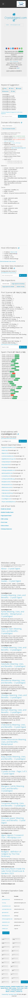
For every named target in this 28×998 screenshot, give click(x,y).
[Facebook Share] (6, 48)
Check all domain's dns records (8, 261)
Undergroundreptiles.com (8, 470)
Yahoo (12, 88)
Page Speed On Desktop (18, 283)
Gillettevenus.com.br (7, 487)
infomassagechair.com (7, 919)
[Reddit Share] (19, 48)
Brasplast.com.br (6, 481)
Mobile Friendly (20, 286)
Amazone (5, 91)
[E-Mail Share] (22, 48)
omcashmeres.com (6, 906)
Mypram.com (5, 453)
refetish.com (5, 928)
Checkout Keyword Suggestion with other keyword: (11, 112)
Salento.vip (4, 450)
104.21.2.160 (13, 252)
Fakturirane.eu (5, 490)
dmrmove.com (5, 925)
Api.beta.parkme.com (7, 473)
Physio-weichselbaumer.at (8, 501)
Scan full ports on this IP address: (9, 344)
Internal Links (5, 283)
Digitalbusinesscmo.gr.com (8, 459)
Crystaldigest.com (15, 24)
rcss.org (4, 902)
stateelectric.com (6, 922)
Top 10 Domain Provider (8, 128)
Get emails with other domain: (8, 438)
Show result (23, 116)
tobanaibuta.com (6, 915)
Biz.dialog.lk (5, 467)
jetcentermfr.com (6, 899)
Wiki (13, 91)
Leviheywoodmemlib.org (8, 479)
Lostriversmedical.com (7, 456)
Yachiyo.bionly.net (6, 461)
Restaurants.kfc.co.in (7, 484)
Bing (5, 88)
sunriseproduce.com (6, 909)
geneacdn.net (5, 912)
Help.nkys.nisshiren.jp (7, 493)
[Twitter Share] (11, 48)
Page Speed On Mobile (8, 286)
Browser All (6, 933)
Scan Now (23, 275)
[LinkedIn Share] (13, 48)
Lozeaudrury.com (6, 476)
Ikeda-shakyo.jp (6, 496)
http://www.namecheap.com (18, 148)
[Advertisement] (14, 37)
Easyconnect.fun (6, 464)
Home (7, 24)
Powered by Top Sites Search (9, 994)
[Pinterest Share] (15, 48)
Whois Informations (7, 125)
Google (19, 88)
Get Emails (23, 441)
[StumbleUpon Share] (17, 48)
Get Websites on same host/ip (8, 272)
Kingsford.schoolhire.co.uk (8, 447)
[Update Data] (21, 122)
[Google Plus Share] (9, 48)
